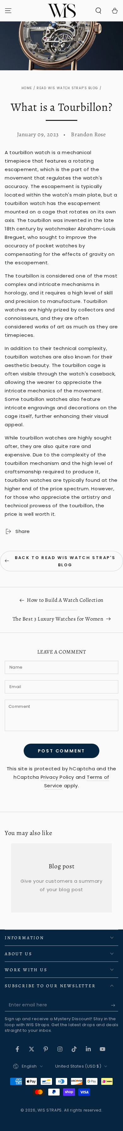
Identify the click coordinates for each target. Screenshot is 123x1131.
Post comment (61, 751)
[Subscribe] (114, 1005)
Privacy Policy (57, 777)
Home (26, 88)
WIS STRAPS (50, 1110)
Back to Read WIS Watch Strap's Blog (65, 561)
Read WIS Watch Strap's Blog (67, 88)
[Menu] (8, 10)
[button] (98, 10)
